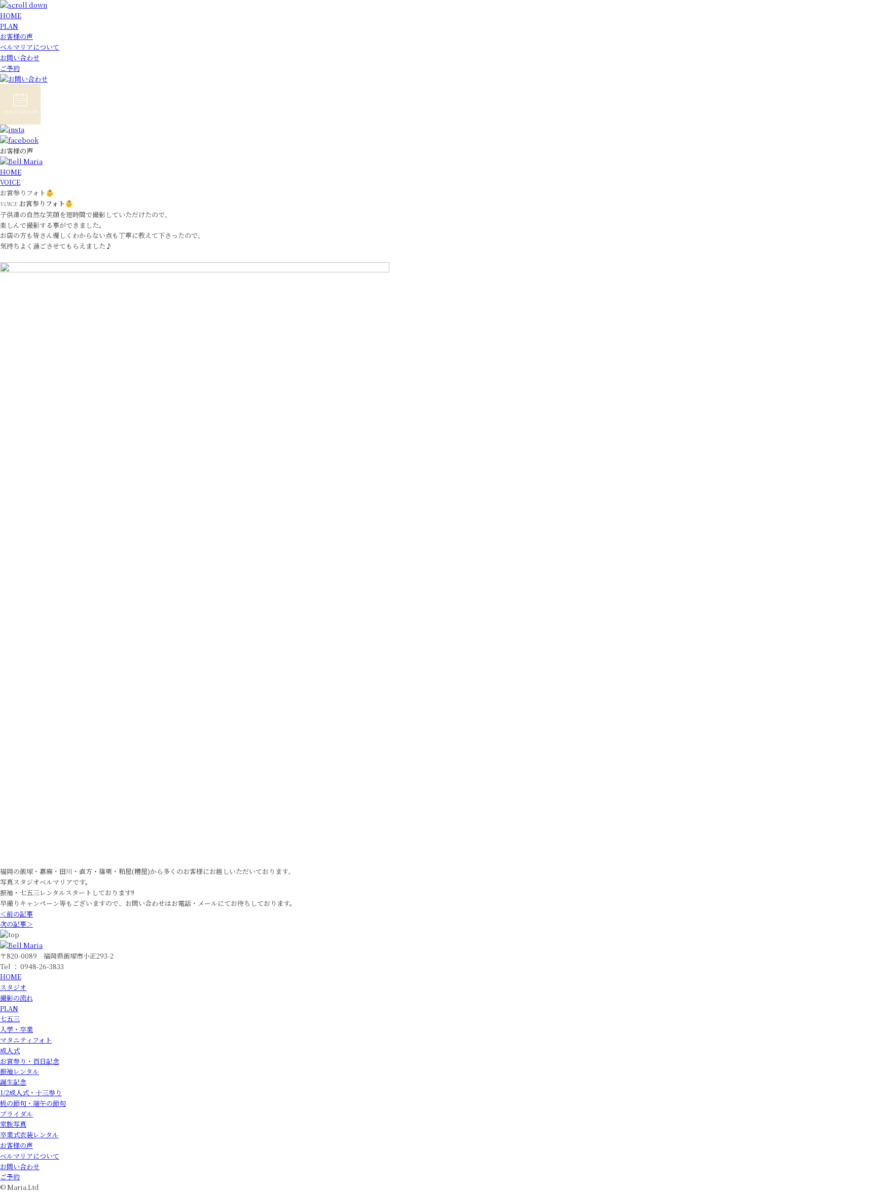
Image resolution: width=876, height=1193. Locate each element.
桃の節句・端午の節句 (33, 1103)
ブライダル (16, 1114)
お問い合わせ (20, 57)
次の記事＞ (16, 924)
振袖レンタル (19, 1071)
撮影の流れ (16, 998)
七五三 (10, 1018)
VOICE (10, 182)
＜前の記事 (16, 914)
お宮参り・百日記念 (29, 1061)
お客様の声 (16, 36)
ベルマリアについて (29, 47)
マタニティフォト (26, 1040)
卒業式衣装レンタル (29, 1134)
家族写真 (13, 1124)
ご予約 (10, 68)
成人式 (10, 1050)
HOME (10, 15)
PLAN (9, 26)
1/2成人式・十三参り (31, 1092)
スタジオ (13, 987)
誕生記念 (13, 1082)
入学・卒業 (16, 1029)
